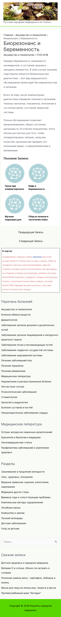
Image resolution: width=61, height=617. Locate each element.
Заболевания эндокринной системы (21, 355)
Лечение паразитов (12, 365)
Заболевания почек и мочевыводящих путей (27, 344)
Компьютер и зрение (13, 513)
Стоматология (9, 397)
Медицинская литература (15, 376)
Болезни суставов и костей (17, 407)
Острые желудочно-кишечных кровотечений (26, 432)
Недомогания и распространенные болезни (26, 381)
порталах (37, 257)
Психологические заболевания (19, 392)
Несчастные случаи (12, 386)
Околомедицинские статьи (16, 442)
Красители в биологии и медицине (21, 437)
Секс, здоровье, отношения (17, 477)
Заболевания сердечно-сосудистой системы (27, 350)
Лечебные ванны (11, 507)
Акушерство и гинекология (16, 309)
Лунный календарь (12, 518)
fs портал (7, 251)
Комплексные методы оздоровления (22, 502)
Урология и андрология (14, 402)
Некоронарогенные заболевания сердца (24, 412)
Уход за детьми (10, 528)
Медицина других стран (15, 492)
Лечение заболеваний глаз (16, 360)
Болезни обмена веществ (15, 314)
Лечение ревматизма (13, 371)
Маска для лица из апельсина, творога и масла (28, 587)
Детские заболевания (13, 523)
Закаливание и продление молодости (22, 471)
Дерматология (9, 320)
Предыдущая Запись (30, 232)
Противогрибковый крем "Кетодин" (21, 593)
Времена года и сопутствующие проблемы (25, 497)
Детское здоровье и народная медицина (24, 562)
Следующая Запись (31, 241)
